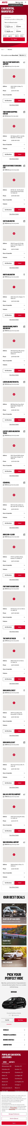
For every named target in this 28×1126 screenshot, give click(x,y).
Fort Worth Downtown (11, 586)
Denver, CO (5, 1081)
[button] (14, 76)
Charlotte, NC (18, 1078)
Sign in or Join (19, 2)
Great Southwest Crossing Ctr (12, 167)
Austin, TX (4, 1084)
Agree (14, 1123)
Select (19, 100)
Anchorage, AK (6, 1072)
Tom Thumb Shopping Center (10, 113)
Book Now (20, 1020)
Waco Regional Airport (11, 842)
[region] (14, 1108)
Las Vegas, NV (18, 1075)
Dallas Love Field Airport (11, 794)
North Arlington (9, 275)
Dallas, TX (4, 1075)
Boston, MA (5, 1091)
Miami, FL (17, 1088)
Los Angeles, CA (19, 1081)
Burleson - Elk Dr (9, 535)
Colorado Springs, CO (20, 1091)
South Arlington (9, 221)
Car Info (7, 1020)
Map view (22, 55)
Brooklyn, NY (18, 1066)
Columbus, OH (5, 1069)
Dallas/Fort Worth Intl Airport (11, 63)
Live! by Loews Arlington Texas (11, 432)
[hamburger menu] (25, 2)
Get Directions (8, 100)
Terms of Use (12, 1109)
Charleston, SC (19, 1072)
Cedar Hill (6, 483)
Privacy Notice (13, 1107)
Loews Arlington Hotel (11, 382)
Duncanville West (9, 690)
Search (15, 39)
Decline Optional (14, 1118)
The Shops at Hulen (9, 638)
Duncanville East (9, 742)
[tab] (5, 1062)
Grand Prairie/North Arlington (10, 327)
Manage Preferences (14, 1114)
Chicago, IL (18, 1084)
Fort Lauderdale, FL (7, 1088)
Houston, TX (18, 1069)
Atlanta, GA (5, 1078)
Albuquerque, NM (6, 1066)
